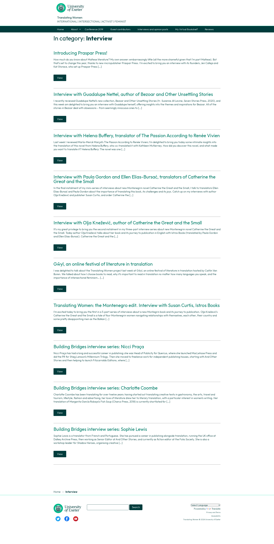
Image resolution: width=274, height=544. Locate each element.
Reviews (209, 29)
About (74, 29)
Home (60, 29)
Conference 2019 (94, 29)
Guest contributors (120, 29)
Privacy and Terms (213, 512)
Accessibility (215, 516)
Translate (215, 508)
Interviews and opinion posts (153, 29)
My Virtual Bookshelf (186, 29)
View (60, 77)
